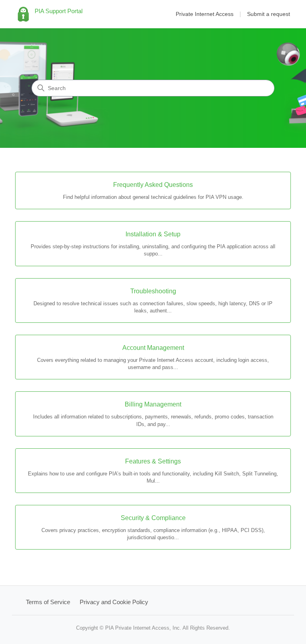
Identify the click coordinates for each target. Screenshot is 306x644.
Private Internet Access (204, 14)
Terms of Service (48, 602)
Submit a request (268, 14)
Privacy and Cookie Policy (114, 602)
